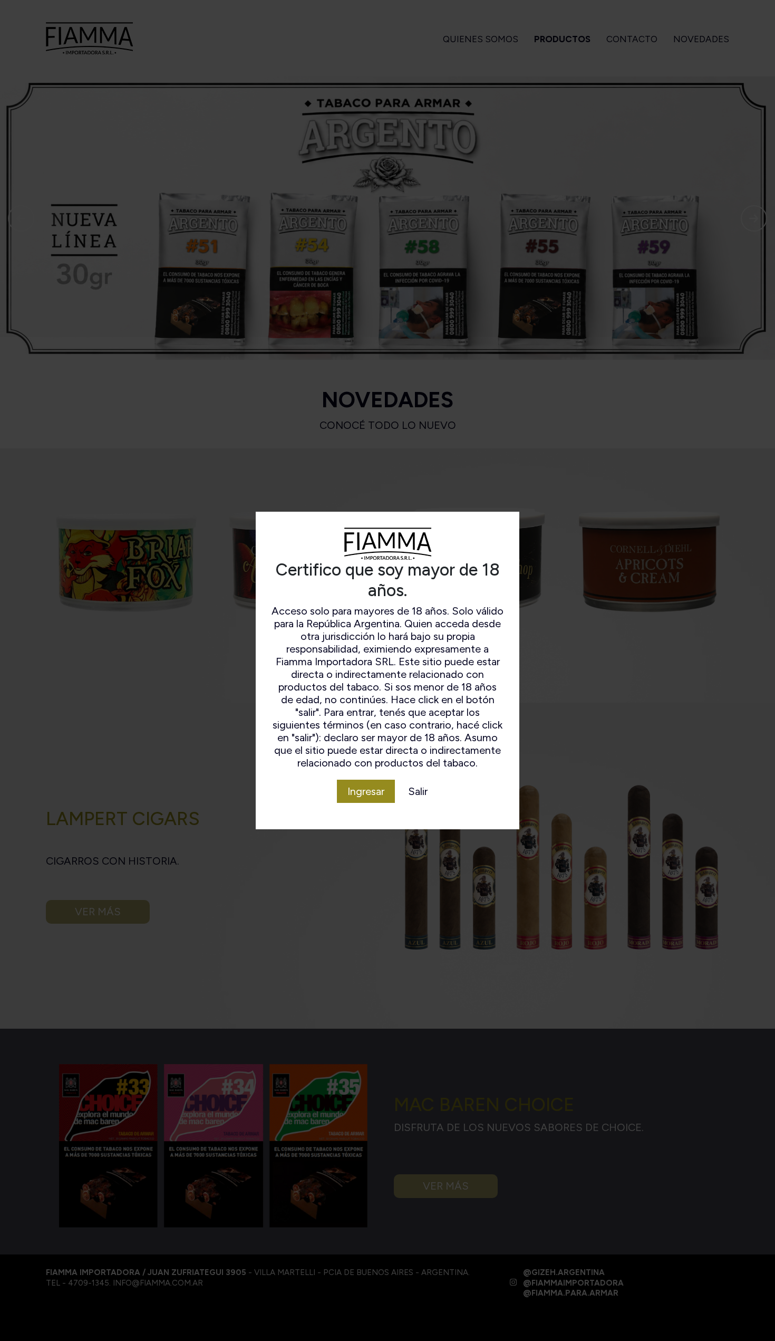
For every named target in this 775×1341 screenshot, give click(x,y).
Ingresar (365, 791)
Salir (418, 791)
